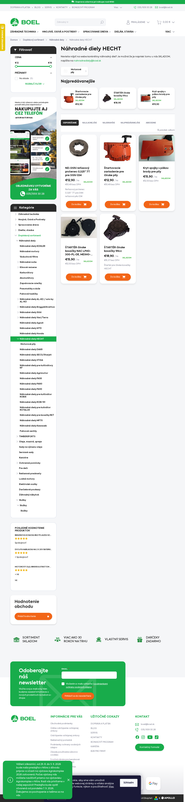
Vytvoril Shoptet (144, 798)
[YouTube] (150, 736)
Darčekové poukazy (29, 490)
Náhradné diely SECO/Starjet (36, 355)
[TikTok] (156, 736)
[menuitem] (24, 32)
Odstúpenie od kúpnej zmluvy (64, 736)
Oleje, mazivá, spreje (30, 442)
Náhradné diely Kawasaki (33, 426)
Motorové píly (28, 344)
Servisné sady (26, 452)
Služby (22, 500)
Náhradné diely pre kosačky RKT (37, 415)
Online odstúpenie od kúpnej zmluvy (64, 729)
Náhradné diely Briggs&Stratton (37, 307)
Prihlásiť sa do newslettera (78, 696)
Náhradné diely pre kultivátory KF (36, 367)
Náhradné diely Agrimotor (34, 373)
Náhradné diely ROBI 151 (32, 402)
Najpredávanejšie (130, 123)
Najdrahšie (109, 123)
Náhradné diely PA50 (31, 379)
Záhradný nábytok (29, 495)
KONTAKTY (61, 7)
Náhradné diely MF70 (31, 421)
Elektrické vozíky (28, 484)
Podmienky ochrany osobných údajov (65, 746)
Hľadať (102, 22)
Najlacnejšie (89, 123)
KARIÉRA (95, 747)
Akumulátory (27, 278)
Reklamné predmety (30, 474)
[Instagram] (143, 736)
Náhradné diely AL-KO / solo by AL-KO (36, 300)
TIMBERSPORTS (27, 437)
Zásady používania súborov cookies (64, 753)
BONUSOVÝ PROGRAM (83, 7)
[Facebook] (137, 736)
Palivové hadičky (29, 294)
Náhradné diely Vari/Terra (34, 318)
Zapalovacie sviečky (31, 283)
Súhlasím (129, 783)
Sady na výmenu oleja (30, 447)
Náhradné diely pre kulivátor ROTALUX (35, 409)
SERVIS (48, 7)
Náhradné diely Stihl (30, 312)
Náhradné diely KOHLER (32, 246)
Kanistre (23, 458)
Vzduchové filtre (29, 257)
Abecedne (151, 123)
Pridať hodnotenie (27, 616)
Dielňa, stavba (26, 230)
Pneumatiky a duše (30, 289)
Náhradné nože (28, 262)
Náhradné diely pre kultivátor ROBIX (36, 395)
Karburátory (26, 273)
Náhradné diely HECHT (32, 339)
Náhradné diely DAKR (31, 350)
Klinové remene (28, 267)
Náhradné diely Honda (32, 334)
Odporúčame (70, 123)
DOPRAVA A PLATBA (20, 7)
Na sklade (25, 79)
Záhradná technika (28, 214)
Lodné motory (27, 479)
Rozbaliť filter (33, 84)
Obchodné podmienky (61, 724)
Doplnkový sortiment (29, 236)
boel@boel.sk (147, 724)
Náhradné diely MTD (31, 328)
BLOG (37, 7)
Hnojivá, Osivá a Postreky (31, 220)
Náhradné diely (27, 241)
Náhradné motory (29, 252)
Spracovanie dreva (28, 225)
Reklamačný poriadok (61, 740)
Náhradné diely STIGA (31, 360)
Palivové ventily (28, 431)
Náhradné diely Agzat (32, 323)
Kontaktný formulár (149, 747)
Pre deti (23, 468)
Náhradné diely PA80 (31, 384)
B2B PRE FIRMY (98, 751)
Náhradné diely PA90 (31, 389)
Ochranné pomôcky (29, 463)
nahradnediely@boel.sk (87, 61)
